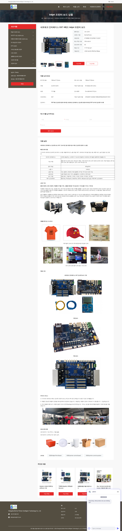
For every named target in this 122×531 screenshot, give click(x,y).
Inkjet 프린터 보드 (48, 18)
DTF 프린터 (14, 46)
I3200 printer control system (93, 455)
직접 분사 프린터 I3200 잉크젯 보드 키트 (46, 487)
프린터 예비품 (14, 60)
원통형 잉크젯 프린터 (16, 56)
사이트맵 (77, 514)
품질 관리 (63, 514)
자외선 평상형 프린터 (16, 49)
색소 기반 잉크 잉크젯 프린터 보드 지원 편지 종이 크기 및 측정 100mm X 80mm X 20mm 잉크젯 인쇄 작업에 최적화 (104, 488)
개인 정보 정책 (78, 517)
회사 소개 (63, 508)
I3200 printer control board (74, 455)
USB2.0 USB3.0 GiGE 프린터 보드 (19, 39)
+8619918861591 (21, 75)
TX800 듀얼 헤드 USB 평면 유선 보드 (65, 487)
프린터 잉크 (14, 63)
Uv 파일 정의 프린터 (16, 42)
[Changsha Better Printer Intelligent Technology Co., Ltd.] (13, 6)
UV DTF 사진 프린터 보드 (17, 35)
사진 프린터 (14, 53)
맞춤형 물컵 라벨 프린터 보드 (84, 487)
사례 (76, 511)
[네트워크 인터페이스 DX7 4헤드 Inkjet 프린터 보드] (55, 45)
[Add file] (89, 528)
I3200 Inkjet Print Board (55, 455)
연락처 (62, 517)
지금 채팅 (78, 63)
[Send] (118, 528)
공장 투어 (63, 511)
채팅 (22, 84)
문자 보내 (51, 131)
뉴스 (76, 508)
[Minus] (118, 492)
